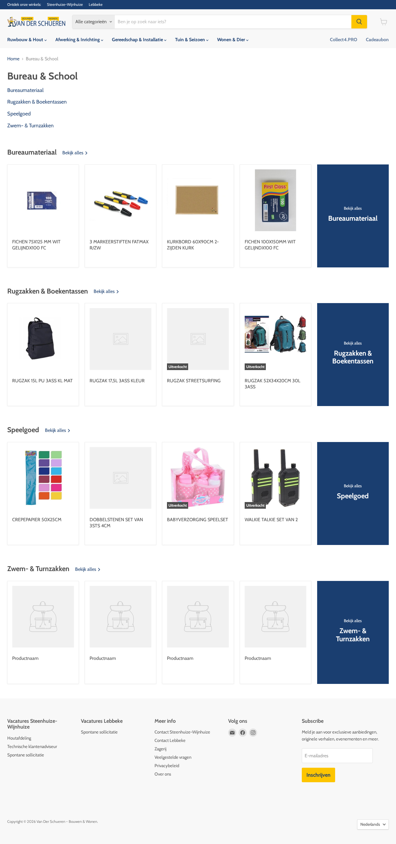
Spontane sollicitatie (25, 755)
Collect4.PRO (343, 39)
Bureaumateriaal (25, 90)
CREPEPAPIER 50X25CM (36, 519)
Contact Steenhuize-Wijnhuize (182, 732)
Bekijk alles (73, 152)
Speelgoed (19, 114)
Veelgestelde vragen (173, 757)
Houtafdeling (19, 738)
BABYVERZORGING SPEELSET (197, 519)
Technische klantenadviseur (32, 746)
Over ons (163, 774)
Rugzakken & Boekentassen (37, 102)
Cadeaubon (377, 39)
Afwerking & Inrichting (78, 39)
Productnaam (25, 658)
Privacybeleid (167, 765)
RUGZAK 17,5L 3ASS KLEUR (117, 380)
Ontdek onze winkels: (24, 4)
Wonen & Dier (231, 39)
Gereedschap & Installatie (138, 39)
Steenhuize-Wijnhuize (65, 4)
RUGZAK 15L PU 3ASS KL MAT (42, 380)
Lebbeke (96, 4)
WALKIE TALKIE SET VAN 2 (271, 519)
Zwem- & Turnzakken (30, 126)
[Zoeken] (359, 21)
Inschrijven (318, 775)
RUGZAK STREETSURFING (194, 380)
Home (13, 58)
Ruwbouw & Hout (25, 39)
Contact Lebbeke (170, 740)
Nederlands (370, 824)
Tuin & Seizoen (190, 39)
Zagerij (160, 748)
